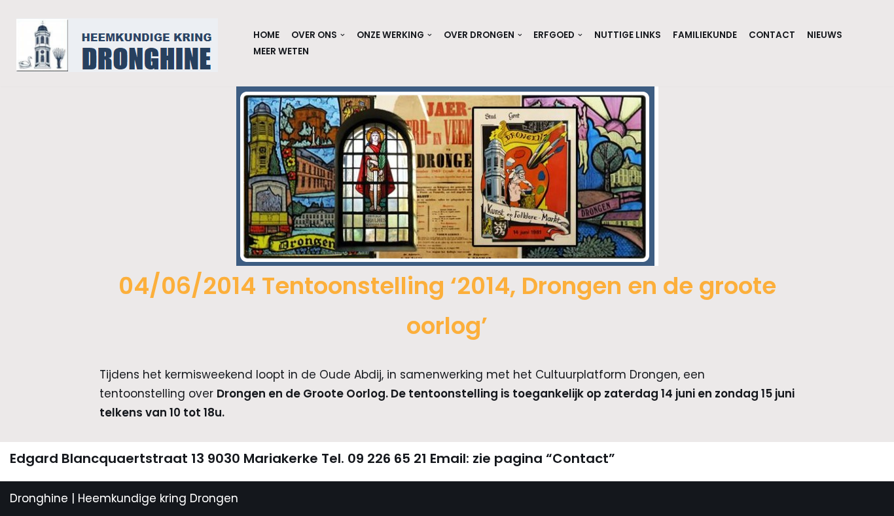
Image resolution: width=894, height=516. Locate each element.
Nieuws (824, 35)
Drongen (212, 498)
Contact (772, 35)
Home (266, 35)
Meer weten (281, 51)
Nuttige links (627, 35)
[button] (342, 35)
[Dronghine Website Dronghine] (120, 45)
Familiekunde (705, 35)
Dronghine (39, 498)
